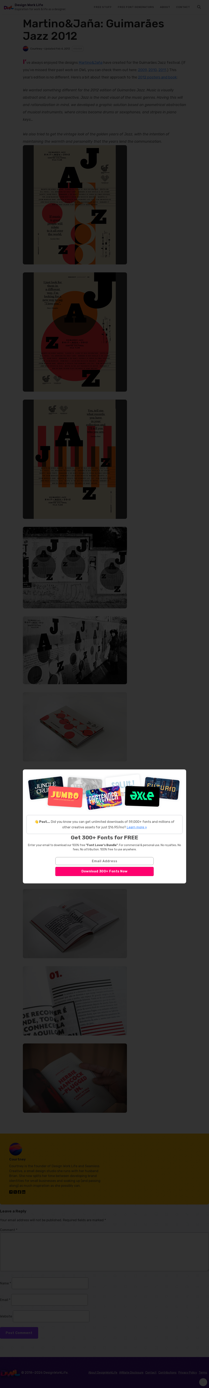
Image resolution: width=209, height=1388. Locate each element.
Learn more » (137, 827)
